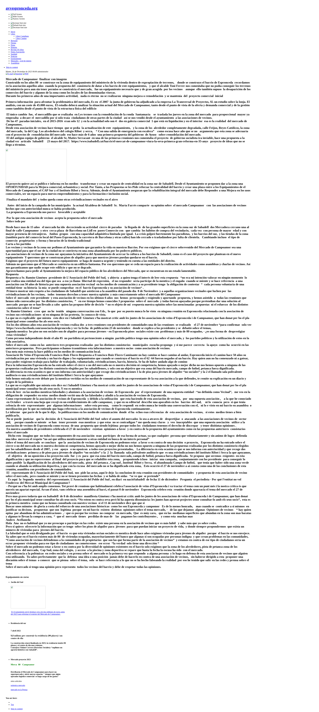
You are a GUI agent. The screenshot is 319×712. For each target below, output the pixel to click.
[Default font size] (18, 25)
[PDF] (26, 74)
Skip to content (12, 67)
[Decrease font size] (19, 27)
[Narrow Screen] (18, 19)
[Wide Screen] (17, 16)
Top (12, 705)
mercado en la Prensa (19, 690)
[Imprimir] (17, 74)
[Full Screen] (16, 14)
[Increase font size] (18, 23)
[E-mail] (9, 74)
